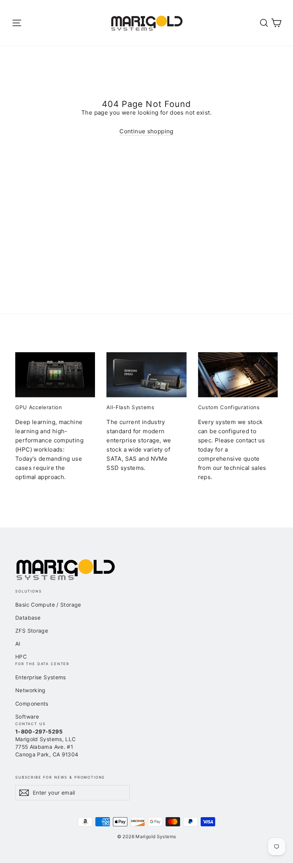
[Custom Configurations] (238, 374)
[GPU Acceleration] (55, 374)
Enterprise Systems (40, 677)
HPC (21, 656)
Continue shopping (146, 131)
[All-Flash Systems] (146, 374)
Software (27, 716)
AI (18, 643)
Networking (30, 690)
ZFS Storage (31, 630)
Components (31, 703)
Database (27, 617)
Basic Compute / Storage (48, 604)
